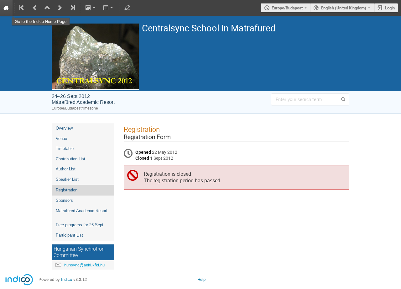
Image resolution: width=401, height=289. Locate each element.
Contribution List (70, 159)
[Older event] (35, 8)
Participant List (69, 235)
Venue (61, 138)
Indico (66, 279)
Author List (66, 169)
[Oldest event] (22, 8)
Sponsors (64, 200)
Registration (66, 190)
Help (201, 279)
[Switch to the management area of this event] (127, 8)
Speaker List (67, 179)
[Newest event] (72, 8)
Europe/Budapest (287, 8)
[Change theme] (108, 8)
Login (390, 8)
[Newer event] (60, 8)
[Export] (91, 8)
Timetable (65, 148)
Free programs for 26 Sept (79, 224)
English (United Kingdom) (343, 8)
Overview (64, 128)
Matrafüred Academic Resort (81, 210)
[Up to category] (47, 8)
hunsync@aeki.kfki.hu (84, 265)
